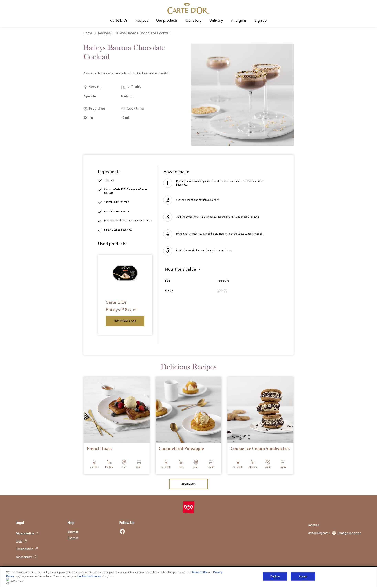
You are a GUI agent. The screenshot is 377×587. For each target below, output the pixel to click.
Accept (303, 576)
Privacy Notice (25, 533)
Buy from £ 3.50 (125, 321)
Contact (73, 538)
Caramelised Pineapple (181, 448)
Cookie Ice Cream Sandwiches (260, 448)
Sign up (260, 21)
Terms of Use (200, 572)
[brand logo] (188, 507)
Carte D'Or (119, 21)
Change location (349, 533)
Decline (275, 576)
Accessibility (24, 557)
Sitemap (73, 531)
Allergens (239, 21)
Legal (19, 541)
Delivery (216, 21)
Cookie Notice (24, 549)
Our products (167, 21)
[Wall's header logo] (188, 8)
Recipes (141, 21)
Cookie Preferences (89, 576)
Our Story (194, 21)
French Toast (99, 448)
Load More (188, 484)
